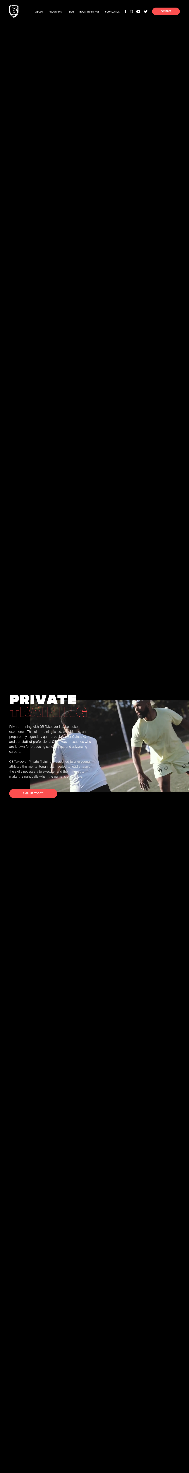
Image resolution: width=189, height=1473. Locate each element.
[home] (13, 11)
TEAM (70, 11)
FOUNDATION (112, 11)
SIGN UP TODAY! (33, 793)
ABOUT (39, 11)
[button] (55, 11)
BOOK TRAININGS (89, 11)
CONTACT (166, 11)
